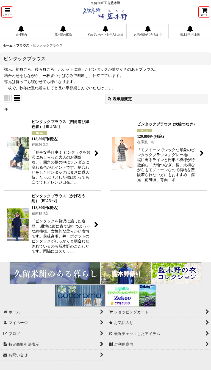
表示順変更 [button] (122, 99)
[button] (7, 12)
